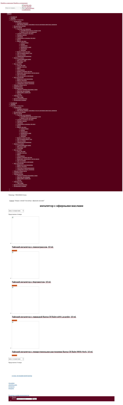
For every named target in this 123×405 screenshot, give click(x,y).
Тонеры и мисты (22, 35)
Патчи (19, 39)
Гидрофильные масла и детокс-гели (30, 30)
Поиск (23, 8)
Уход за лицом (18, 27)
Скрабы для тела (22, 67)
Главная (11, 200)
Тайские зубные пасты (20, 85)
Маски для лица (21, 41)
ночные (22, 44)
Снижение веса (18, 86)
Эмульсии (20, 36)
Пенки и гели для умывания (28, 32)
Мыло (19, 68)
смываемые (23, 48)
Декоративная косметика (24, 56)
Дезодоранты (21, 70)
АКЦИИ (12, 18)
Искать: (3, 8)
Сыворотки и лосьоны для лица (26, 38)
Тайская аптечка (18, 88)
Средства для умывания (24, 29)
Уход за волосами (19, 77)
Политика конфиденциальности (19, 395)
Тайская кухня (18, 95)
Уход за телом (18, 64)
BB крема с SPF (21, 61)
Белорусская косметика (20, 98)
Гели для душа (21, 65)
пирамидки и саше (25, 47)
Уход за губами (21, 54)
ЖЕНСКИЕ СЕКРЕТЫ (23, 92)
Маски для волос (22, 80)
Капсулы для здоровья (23, 91)
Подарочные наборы (20, 26)
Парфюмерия (17, 21)
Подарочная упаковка (20, 100)
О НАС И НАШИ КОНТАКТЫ (22, 376)
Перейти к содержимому (20, 3)
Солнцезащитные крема (24, 59)
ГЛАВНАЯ (13, 17)
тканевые (23, 50)
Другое (19, 94)
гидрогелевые (24, 42)
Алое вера (20, 62)
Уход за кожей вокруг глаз (24, 53)
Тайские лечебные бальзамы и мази (27, 89)
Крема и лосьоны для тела (24, 71)
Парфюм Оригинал (22, 23)
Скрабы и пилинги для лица (25, 33)
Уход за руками (21, 74)
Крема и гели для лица (23, 51)
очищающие (24, 45)
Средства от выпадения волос (25, 82)
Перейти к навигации (7, 3)
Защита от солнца (19, 57)
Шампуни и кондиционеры (25, 79)
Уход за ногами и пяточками (25, 76)
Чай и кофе (20, 97)
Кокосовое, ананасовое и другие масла (28, 73)
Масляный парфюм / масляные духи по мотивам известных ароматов (37, 24)
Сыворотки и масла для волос (25, 83)
